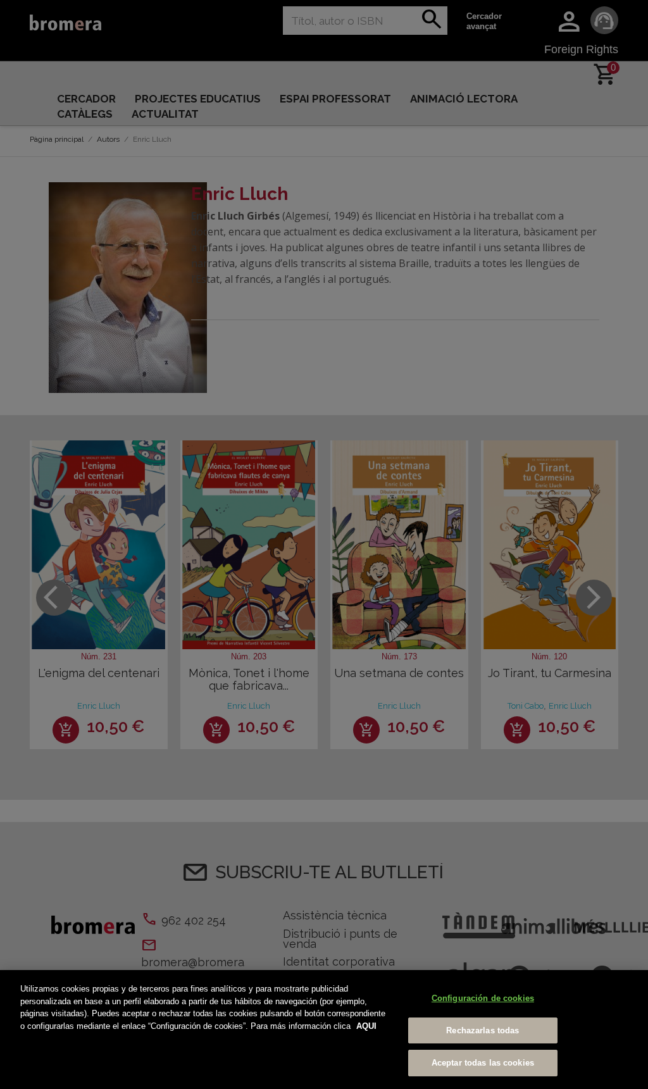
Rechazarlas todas (482, 1030)
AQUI (366, 1026)
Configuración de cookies (483, 998)
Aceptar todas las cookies (483, 1062)
